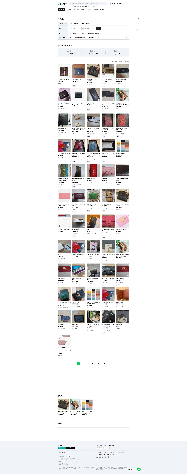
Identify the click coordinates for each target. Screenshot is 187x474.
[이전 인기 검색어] (69, 6)
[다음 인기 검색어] (71, 6)
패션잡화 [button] (76, 23)
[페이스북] (97, 457)
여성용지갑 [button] (88, 23)
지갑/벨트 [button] (81, 23)
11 (107, 363)
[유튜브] (100, 457)
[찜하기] (69, 76)
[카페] (103, 457)
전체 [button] (71, 23)
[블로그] (106, 457)
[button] (87, 37)
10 (104, 363)
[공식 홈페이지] (108, 457)
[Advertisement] (93, 380)
